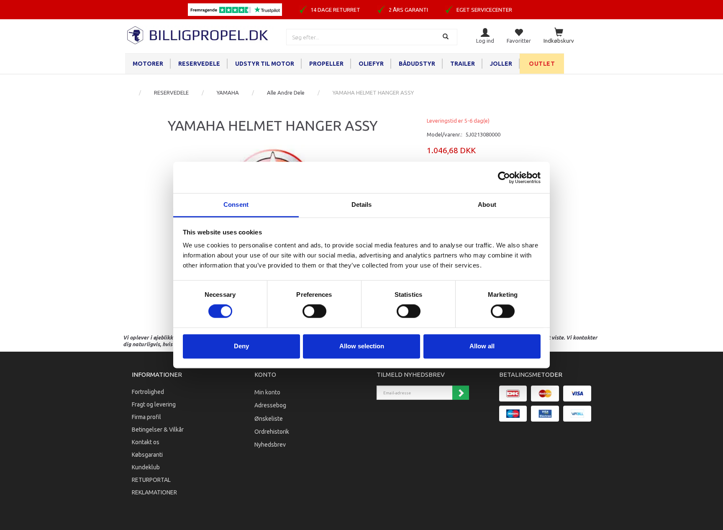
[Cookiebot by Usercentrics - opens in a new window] (504, 177)
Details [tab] (361, 204)
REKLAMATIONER (154, 492)
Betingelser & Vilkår (158, 429)
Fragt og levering (154, 404)
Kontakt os (145, 442)
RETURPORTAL (151, 479)
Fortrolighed (148, 391)
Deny (241, 346)
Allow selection (361, 346)
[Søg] (446, 37)
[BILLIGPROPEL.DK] (198, 34)
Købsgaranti (147, 454)
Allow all (482, 346)
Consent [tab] (236, 204)
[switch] (314, 311)
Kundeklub (146, 467)
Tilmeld (460, 393)
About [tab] (487, 204)
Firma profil (146, 417)
